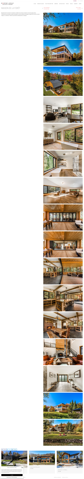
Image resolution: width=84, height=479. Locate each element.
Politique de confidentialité (14, 477)
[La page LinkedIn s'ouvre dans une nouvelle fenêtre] (80, 1)
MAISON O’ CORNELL (62, 470)
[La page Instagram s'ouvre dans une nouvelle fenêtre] (82, 1)
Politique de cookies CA (65, 477)
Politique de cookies (9, 477)
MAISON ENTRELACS (35, 467)
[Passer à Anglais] (74, 0)
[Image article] (14, 459)
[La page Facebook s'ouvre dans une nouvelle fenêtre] (78, 1)
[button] (22, 467)
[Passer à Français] (76, 0)
